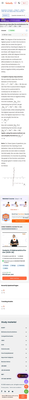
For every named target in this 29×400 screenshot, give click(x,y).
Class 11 (16, 10)
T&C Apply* (26, 217)
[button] (6, 205)
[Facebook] (1, 391)
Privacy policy (5, 387)
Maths (23, 10)
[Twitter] (9, 392)
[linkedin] (5, 392)
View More (13, 210)
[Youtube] (12, 392)
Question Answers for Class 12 (20, 15)
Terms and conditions (15, 387)
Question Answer (7, 10)
